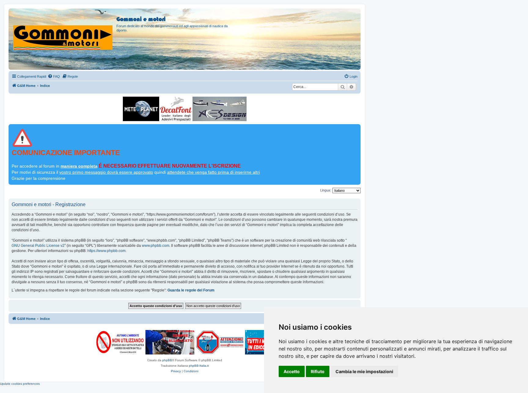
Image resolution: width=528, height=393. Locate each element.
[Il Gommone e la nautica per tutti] (259, 342)
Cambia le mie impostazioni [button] (364, 371)
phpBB (167, 360)
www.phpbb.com (155, 245)
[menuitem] (54, 76)
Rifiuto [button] (317, 371)
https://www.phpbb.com (106, 251)
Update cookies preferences (20, 383)
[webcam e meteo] (141, 109)
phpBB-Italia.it (199, 365)
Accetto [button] (292, 371)
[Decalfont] (176, 109)
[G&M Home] (63, 30)
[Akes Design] (220, 109)
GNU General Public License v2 (38, 245)
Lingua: (325, 190)
